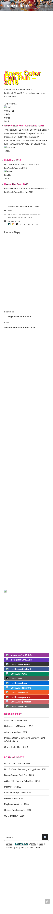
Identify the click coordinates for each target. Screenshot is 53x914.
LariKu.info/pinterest (21, 701)
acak (38, 847)
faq (22, 847)
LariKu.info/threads (20, 664)
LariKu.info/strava (19, 692)
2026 (33, 843)
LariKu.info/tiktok (19, 706)
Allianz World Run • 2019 (15, 720)
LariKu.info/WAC (19, 673)
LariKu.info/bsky (19, 683)
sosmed (9, 847)
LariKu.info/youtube (20, 697)
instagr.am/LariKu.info (22, 659)
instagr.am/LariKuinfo (21, 655)
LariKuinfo (18, 5)
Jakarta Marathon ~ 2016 (15, 731)
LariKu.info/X (17, 678)
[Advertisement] (26, 38)
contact (9, 843)
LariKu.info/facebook (21, 669)
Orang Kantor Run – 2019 (16, 746)
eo (17, 847)
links (41, 843)
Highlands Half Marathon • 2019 (18, 726)
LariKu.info (21, 843)
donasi (30, 847)
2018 (10, 211)
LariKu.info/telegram (21, 687)
